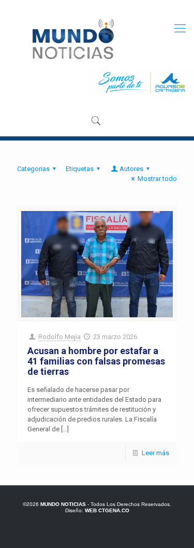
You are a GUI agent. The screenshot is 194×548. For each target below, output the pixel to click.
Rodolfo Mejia (59, 337)
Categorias (33, 169)
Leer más (155, 453)
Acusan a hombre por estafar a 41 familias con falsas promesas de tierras (96, 361)
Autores (131, 169)
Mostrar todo (157, 178)
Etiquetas (80, 169)
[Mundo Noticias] (72, 39)
